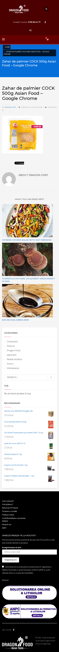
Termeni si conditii (9, 511)
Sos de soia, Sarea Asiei (15, 320)
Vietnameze (13, 368)
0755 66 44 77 (34, 22)
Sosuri (10, 363)
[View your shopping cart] (47, 39)
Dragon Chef (10, 107)
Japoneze (11, 354)
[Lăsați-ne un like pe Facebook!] (14, 630)
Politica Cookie (8, 514)
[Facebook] (45, 22)
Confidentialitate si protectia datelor (14, 519)
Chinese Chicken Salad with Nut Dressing (27, 240)
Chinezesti (12, 341)
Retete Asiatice (14, 359)
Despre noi (6, 524)
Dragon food (13, 350)
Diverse (11, 345)
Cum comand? (8, 501)
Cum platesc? (7, 504)
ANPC (4, 528)
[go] (51, 377)
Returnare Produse (10, 508)
